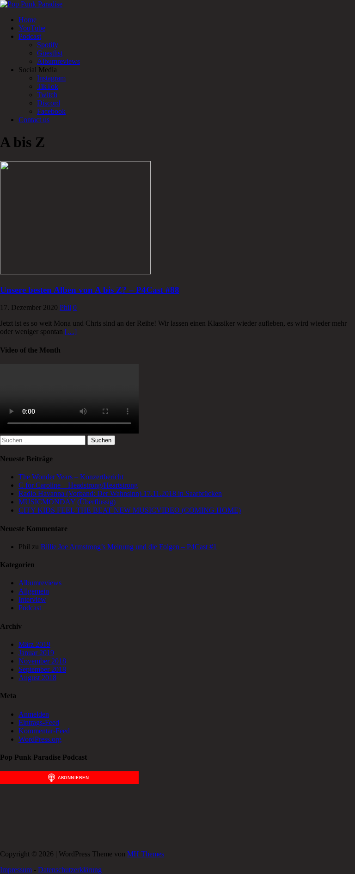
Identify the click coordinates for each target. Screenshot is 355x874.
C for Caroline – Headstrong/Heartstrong (78, 485)
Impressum (16, 870)
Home (27, 20)
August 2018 (37, 678)
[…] (71, 331)
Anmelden (33, 714)
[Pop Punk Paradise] (31, 4)
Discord (48, 103)
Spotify (47, 45)
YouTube (31, 28)
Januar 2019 (36, 653)
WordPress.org (39, 739)
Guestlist (49, 53)
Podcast (29, 36)
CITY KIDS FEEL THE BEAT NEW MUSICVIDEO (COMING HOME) (129, 510)
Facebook (51, 111)
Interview (32, 599)
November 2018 (42, 661)
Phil (65, 307)
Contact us (33, 120)
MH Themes (145, 854)
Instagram (51, 78)
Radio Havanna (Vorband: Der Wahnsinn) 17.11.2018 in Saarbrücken (120, 493)
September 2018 (42, 669)
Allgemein (33, 591)
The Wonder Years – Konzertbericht (70, 477)
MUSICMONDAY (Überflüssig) (67, 502)
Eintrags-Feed (38, 722)
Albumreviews (58, 61)
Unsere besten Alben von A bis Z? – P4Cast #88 (89, 290)
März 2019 (34, 644)
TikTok (47, 86)
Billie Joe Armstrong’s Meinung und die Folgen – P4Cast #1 (129, 547)
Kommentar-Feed (44, 731)
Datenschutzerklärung (70, 870)
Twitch (47, 95)
